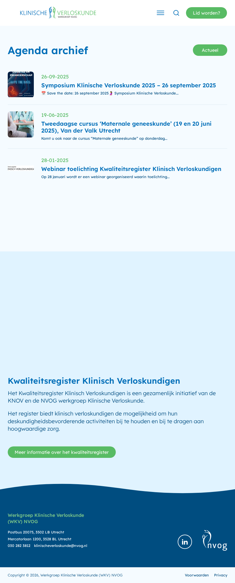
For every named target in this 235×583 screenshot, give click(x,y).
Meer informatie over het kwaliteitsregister (62, 452)
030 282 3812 (19, 545)
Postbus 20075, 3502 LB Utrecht (36, 532)
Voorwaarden (197, 575)
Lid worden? (206, 13)
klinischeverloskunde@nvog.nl (60, 545)
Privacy (220, 575)
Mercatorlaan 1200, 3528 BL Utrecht (39, 539)
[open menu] (160, 12)
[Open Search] (176, 13)
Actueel (210, 50)
